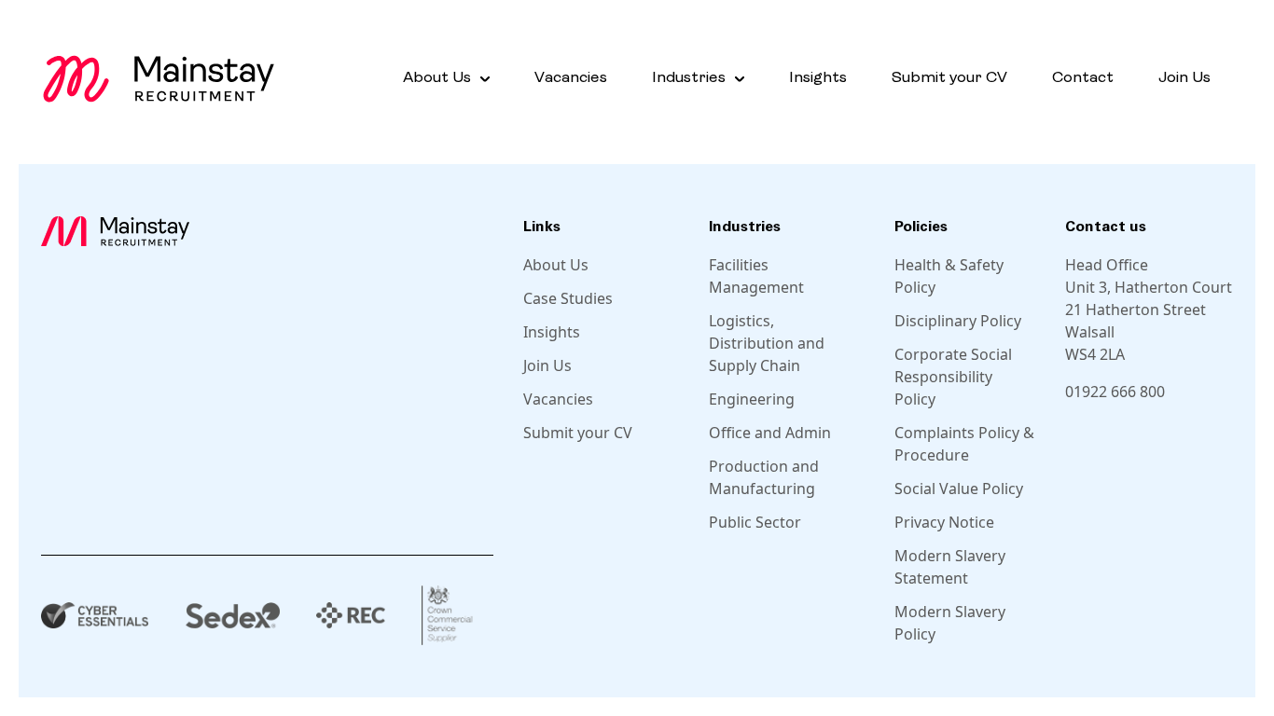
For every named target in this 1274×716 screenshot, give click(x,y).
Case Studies (568, 298)
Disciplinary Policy (957, 320)
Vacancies (570, 78)
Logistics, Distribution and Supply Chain (766, 343)
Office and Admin (770, 432)
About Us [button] (437, 78)
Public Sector (755, 522)
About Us (556, 265)
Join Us (1184, 78)
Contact (1083, 78)
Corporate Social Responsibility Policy (953, 376)
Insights (818, 78)
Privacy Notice (944, 522)
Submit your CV (949, 78)
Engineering (752, 399)
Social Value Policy (958, 488)
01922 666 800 (1115, 391)
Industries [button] (689, 78)
